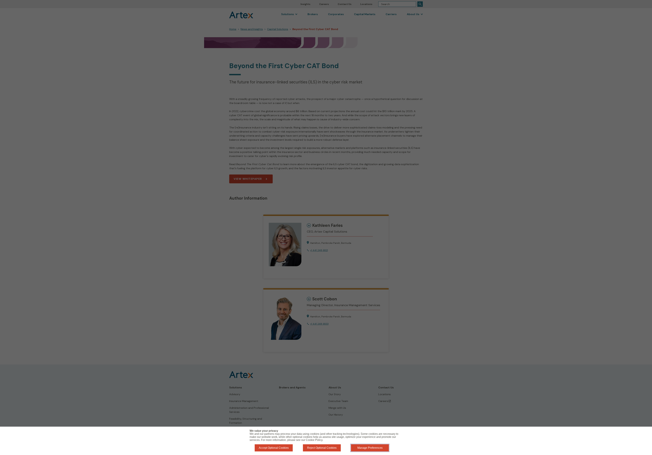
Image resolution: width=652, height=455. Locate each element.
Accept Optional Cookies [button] (274, 447)
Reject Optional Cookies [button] (322, 447)
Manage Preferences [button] (370, 447)
